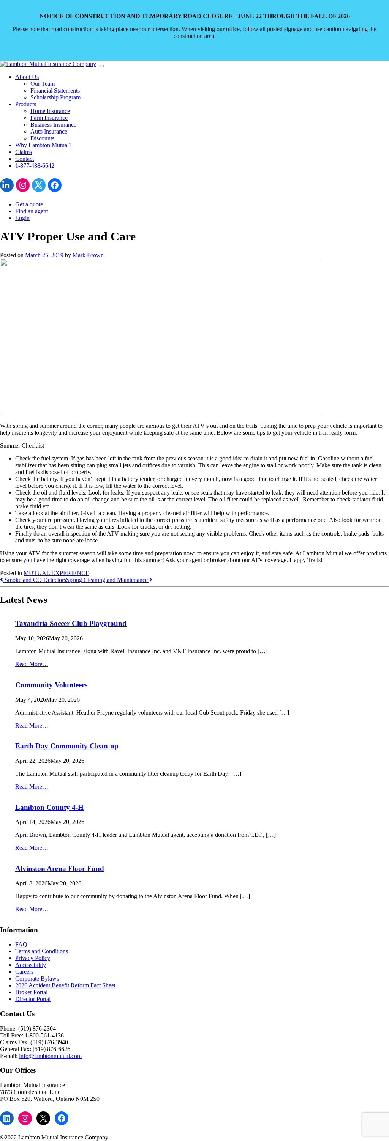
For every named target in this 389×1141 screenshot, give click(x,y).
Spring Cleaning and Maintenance (107, 580)
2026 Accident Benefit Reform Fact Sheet (65, 985)
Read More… (31, 664)
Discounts (42, 138)
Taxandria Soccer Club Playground (71, 623)
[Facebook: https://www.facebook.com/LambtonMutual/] (55, 185)
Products (25, 104)
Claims (23, 152)
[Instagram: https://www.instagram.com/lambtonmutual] (23, 185)
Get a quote (29, 204)
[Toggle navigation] (101, 66)
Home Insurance (50, 111)
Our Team (42, 83)
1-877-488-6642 (34, 165)
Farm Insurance (49, 118)
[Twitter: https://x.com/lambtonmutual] (39, 185)
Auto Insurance (48, 131)
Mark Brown (88, 255)
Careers (24, 971)
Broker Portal (31, 992)
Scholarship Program (55, 97)
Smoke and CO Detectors (34, 580)
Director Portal (33, 999)
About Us (27, 77)
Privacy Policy (32, 958)
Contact (24, 159)
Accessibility (30, 965)
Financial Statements (55, 90)
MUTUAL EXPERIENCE (56, 573)
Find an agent (31, 211)
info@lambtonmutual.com (50, 1056)
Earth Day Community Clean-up (67, 746)
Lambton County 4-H (49, 807)
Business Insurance (53, 124)
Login (22, 218)
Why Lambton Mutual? (43, 145)
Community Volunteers (51, 685)
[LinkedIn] (7, 185)
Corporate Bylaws (37, 978)
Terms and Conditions (41, 951)
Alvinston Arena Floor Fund (59, 868)
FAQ (21, 944)
